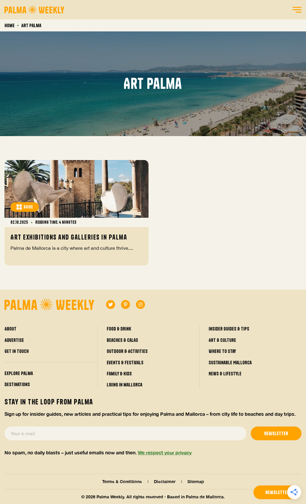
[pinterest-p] (125, 304)
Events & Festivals (125, 363)
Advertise (14, 340)
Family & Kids (119, 374)
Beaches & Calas (122, 340)
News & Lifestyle (225, 374)
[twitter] (110, 304)
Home (9, 25)
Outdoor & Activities (127, 351)
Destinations (17, 384)
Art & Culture (222, 340)
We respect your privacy (165, 452)
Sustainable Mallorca (230, 363)
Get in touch (16, 351)
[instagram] (140, 304)
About (10, 329)
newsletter (277, 492)
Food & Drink (119, 329)
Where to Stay (222, 351)
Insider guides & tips (229, 329)
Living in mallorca (124, 385)
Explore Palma (18, 373)
